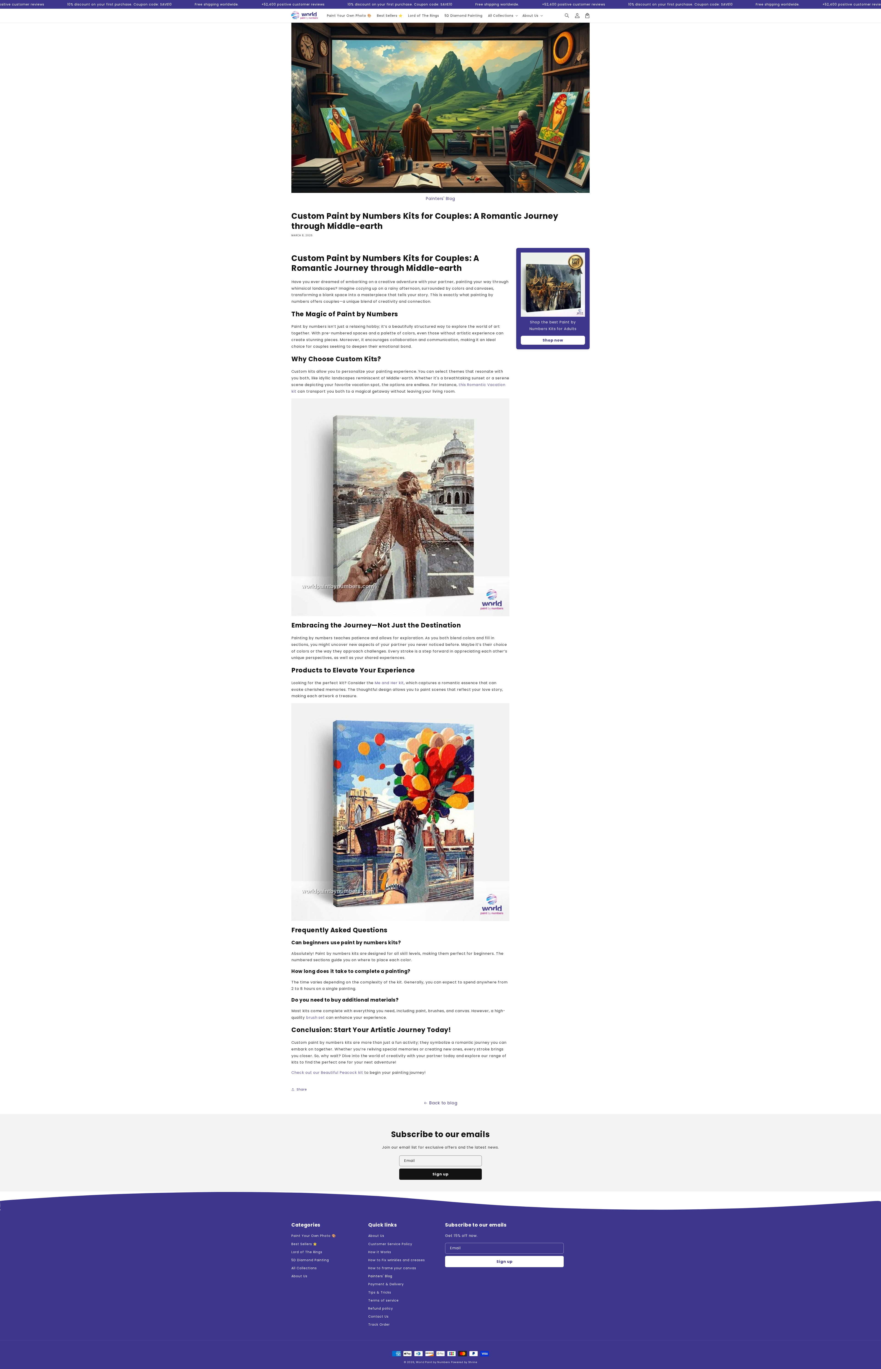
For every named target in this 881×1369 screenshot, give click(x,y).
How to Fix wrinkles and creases (396, 1260)
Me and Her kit (389, 683)
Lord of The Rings (306, 1252)
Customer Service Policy (390, 1244)
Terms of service (383, 1300)
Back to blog (443, 1103)
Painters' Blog (440, 198)
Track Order (379, 1324)
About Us (299, 1276)
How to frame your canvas (392, 1268)
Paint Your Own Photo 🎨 (313, 1235)
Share (302, 1089)
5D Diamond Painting (310, 1260)
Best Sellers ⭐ (304, 1244)
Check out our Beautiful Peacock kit (327, 1072)
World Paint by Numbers (433, 1362)
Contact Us (378, 1316)
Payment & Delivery (386, 1284)
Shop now (553, 340)
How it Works (379, 1252)
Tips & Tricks (379, 1292)
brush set (315, 1017)
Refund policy (380, 1308)
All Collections (304, 1268)
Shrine (472, 1362)
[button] (567, 16)
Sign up (440, 1174)
